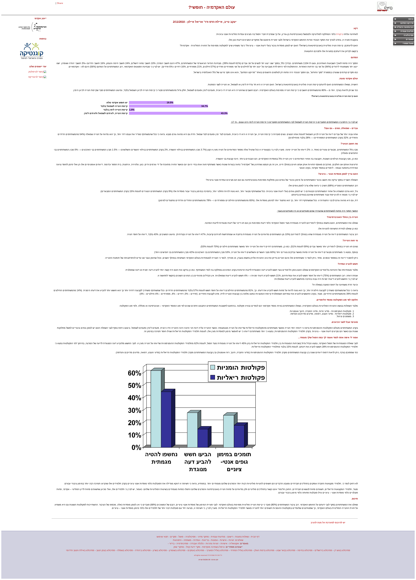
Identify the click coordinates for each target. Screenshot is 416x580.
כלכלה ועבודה (197, 543)
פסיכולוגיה (190, 536)
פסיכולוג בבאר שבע (285, 550)
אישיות (223, 540)
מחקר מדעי (203, 536)
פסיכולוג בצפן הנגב (105, 550)
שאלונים (239, 540)
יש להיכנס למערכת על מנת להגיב (328, 522)
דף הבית (255, 536)
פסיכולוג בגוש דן (342, 550)
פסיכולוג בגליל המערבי (217, 550)
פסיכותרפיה (182, 543)
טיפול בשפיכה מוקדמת (213, 547)
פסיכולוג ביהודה (143, 550)
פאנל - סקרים (176, 536)
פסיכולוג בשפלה (125, 550)
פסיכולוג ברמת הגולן (264, 550)
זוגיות (231, 540)
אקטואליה (234, 543)
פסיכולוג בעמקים (196, 550)
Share (60, 3)
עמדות (196, 540)
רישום (230, 536)
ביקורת (339, 34)
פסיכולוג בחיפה (304, 550)
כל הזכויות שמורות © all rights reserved (208, 555)
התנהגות (177, 540)
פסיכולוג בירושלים (323, 550)
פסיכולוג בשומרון (177, 550)
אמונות (214, 540)
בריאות (205, 540)
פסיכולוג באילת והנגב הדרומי (80, 550)
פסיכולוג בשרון (160, 550)
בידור (171, 543)
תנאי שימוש (162, 536)
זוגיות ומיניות (212, 543)
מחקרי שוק (179, 547)
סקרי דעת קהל (193, 547)
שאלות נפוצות (242, 536)
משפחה (187, 540)
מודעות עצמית (218, 536)
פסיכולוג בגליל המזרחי (241, 550)
